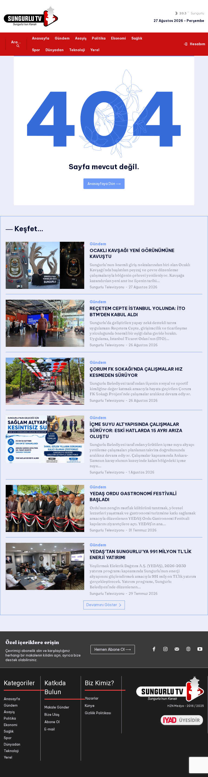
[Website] (188, 649)
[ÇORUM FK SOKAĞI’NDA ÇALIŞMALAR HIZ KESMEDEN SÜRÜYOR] (45, 381)
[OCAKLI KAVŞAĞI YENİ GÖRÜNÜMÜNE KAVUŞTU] (45, 265)
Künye (90, 706)
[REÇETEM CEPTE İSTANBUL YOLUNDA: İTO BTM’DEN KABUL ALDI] (45, 323)
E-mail (49, 729)
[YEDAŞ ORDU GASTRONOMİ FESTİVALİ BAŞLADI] (45, 508)
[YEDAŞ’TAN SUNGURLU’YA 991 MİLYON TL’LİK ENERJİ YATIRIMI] (45, 566)
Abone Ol (52, 722)
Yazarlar (92, 698)
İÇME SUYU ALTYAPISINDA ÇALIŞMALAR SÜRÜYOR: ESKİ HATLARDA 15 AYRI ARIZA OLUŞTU (136, 430)
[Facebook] (154, 649)
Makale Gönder (56, 707)
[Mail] (177, 649)
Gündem (98, 244)
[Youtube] (200, 649)
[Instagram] (165, 649)
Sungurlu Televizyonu (107, 287)
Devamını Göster (101, 604)
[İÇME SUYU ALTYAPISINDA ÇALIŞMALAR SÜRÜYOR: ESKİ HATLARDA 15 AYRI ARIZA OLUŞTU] (45, 439)
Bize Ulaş (51, 715)
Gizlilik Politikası (98, 713)
